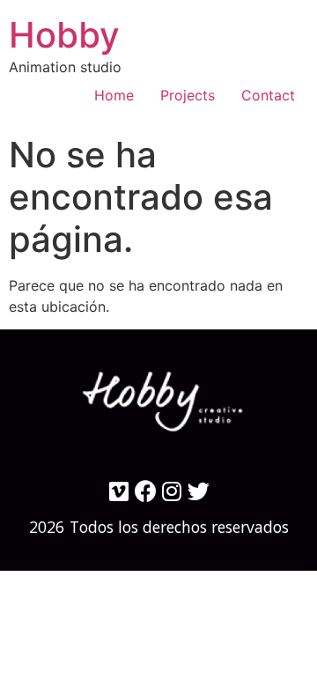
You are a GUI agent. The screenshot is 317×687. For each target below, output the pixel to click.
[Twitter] (199, 491)
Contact (268, 95)
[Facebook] (146, 491)
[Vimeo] (119, 491)
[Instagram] (172, 491)
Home (114, 95)
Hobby (64, 34)
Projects (187, 95)
